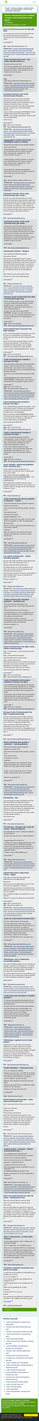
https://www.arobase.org (15, 1264)
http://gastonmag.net (13, 495)
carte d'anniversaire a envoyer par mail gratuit (19, 50)
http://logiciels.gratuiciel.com (16, 984)
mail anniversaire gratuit (14, 1339)
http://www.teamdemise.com (16, 218)
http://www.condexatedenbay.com (18, 248)
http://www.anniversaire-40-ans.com (19, 944)
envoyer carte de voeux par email (23, 862)
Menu (34, 2)
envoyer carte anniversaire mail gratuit (13, 52)
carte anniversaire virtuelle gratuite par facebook (16, 594)
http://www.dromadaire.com (16, 823)
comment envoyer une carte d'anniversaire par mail (18, 790)
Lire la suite (7, 42)
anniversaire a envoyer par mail (17, 1355)
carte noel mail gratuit (13, 1387)
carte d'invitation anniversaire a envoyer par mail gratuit (17, 1347)
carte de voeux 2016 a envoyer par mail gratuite (15, 992)
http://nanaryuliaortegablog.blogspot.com (21, 325)
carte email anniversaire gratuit (17, 1382)
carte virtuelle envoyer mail (15, 1370)
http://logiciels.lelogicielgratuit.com (18, 1064)
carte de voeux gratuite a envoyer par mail (22, 1229)
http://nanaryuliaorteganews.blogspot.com (21, 461)
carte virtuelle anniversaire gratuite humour (20, 131)
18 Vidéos (15, 24)
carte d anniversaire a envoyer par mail (16, 398)
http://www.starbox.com (14, 283)
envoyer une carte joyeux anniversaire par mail (19, 1359)
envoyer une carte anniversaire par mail (18, 1328)
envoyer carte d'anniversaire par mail (16, 87)
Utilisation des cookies (27, 1402)
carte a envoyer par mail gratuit (17, 1363)
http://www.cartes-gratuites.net (17, 543)
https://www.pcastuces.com (16, 859)
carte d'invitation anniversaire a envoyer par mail (21, 990)
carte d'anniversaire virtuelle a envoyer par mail (20, 1342)
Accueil (5, 1400)
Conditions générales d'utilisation (16, 1401)
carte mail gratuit (12, 1389)
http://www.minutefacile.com (16, 1225)
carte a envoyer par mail (14, 1384)
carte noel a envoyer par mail (21, 1227)
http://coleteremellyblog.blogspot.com (19, 127)
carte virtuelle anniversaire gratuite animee (15, 133)
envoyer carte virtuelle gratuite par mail (19, 184)
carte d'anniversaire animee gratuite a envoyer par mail (19, 1366)
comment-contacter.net (14, 1305)
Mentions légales (15, 1400)
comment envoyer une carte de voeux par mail (16, 863)
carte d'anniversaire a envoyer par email (15, 913)
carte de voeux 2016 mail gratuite (21, 986)
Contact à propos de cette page (13, 1404)
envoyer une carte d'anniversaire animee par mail (21, 911)
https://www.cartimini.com (15, 586)
